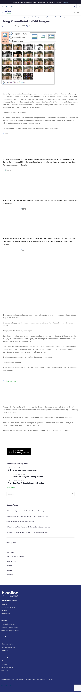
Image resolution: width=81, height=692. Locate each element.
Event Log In (5, 650)
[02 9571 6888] (75, 6)
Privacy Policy (30, 679)
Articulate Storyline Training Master (28, 476)
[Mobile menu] (78, 12)
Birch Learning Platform (15, 556)
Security (4, 610)
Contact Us (4, 670)
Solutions (4, 664)
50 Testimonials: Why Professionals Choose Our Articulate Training (28, 527)
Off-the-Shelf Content (8, 607)
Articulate (10, 552)
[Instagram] (11, 6)
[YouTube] (7, 6)
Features (4, 604)
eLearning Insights (7, 644)
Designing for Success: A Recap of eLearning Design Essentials (27, 532)
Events (3, 641)
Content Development (8, 624)
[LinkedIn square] (2, 6)
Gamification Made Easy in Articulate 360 (20, 522)
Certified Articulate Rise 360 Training (28, 483)
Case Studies (11, 561)
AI (7, 548)
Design (31, 26)
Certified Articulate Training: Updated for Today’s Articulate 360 (27, 516)
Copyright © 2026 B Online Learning (12, 679)
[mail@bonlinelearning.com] (80, 6)
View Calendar (11, 487)
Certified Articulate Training (9, 627)
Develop (10, 574)
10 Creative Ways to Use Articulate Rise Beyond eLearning (25, 511)
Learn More (65, 2)
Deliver (9, 565)
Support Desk (5, 614)
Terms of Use (41, 679)
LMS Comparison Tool (8, 647)
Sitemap (50, 679)
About (3, 661)
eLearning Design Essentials (25, 470)
